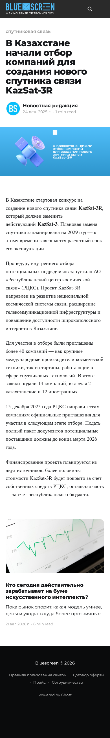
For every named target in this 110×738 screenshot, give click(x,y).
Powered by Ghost (55, 695)
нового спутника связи (52, 207)
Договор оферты (88, 675)
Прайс (39, 682)
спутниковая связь (28, 31)
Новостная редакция (50, 105)
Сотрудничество (67, 682)
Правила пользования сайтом (38, 675)
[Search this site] (89, 9)
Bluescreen (47, 663)
